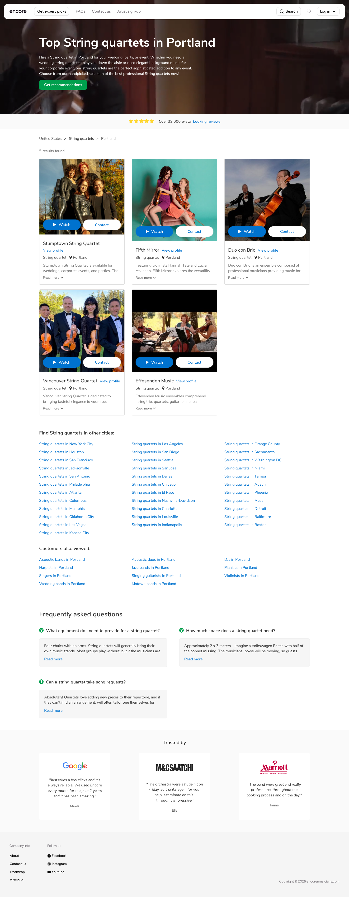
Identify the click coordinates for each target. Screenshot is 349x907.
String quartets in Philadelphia (64, 484)
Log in (325, 11)
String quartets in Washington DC (253, 460)
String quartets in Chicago (154, 484)
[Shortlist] (309, 11)
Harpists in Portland (56, 567)
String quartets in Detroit (245, 508)
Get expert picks (51, 11)
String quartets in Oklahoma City (66, 516)
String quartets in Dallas (152, 476)
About (14, 856)
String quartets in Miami (244, 468)
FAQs (80, 11)
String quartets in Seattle (152, 460)
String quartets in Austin (245, 484)
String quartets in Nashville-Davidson (163, 500)
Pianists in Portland (240, 567)
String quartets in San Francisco (66, 460)
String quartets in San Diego (155, 452)
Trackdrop (17, 872)
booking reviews (207, 121)
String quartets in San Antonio (64, 476)
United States (50, 138)
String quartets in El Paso (153, 492)
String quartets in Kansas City (64, 533)
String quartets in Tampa (245, 476)
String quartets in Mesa (243, 500)
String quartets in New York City (66, 444)
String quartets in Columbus (63, 500)
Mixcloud (16, 880)
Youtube (58, 872)
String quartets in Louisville (155, 516)
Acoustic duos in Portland (153, 559)
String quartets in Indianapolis (157, 524)
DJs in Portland (237, 559)
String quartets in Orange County (252, 444)
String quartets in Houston (61, 452)
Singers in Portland (55, 575)
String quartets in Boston (245, 524)
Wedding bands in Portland (62, 583)
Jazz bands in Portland (150, 567)
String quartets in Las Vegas (62, 524)
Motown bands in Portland (154, 583)
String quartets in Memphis (62, 508)
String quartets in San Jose (154, 468)
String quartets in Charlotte (154, 508)
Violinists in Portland (241, 575)
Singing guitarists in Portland (156, 575)
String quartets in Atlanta (60, 492)
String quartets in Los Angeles (157, 444)
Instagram (59, 864)
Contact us (101, 11)
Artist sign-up (129, 11)
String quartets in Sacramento (249, 452)
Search (292, 11)
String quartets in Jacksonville (64, 468)
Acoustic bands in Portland (62, 559)
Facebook (59, 856)
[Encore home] (18, 11)
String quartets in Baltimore (247, 516)
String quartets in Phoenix (246, 492)
